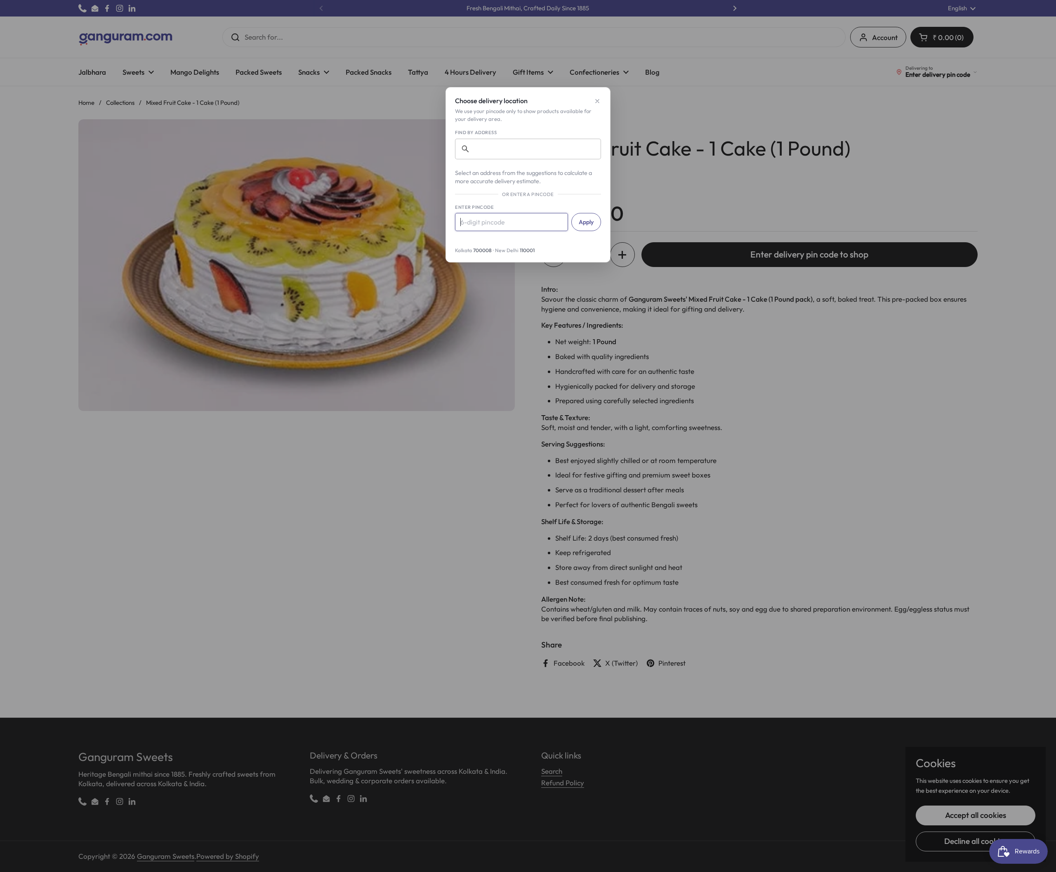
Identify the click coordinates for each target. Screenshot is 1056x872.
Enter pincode (474, 207)
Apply (586, 222)
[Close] (597, 101)
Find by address (476, 132)
